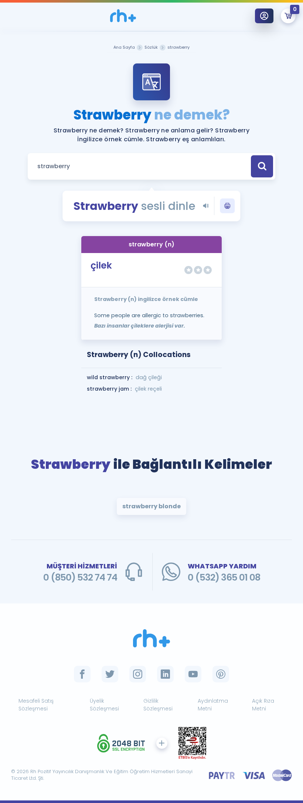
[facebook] (82, 674)
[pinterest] (220, 674)
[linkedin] (165, 674)
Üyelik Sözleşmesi (104, 704)
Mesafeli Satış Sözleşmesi (36, 704)
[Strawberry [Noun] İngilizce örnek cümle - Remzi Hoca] (123, 15)
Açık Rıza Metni (263, 704)
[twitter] (110, 674)
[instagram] (137, 674)
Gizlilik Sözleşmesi (158, 704)
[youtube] (193, 674)
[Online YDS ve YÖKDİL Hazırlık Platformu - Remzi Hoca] (151, 638)
